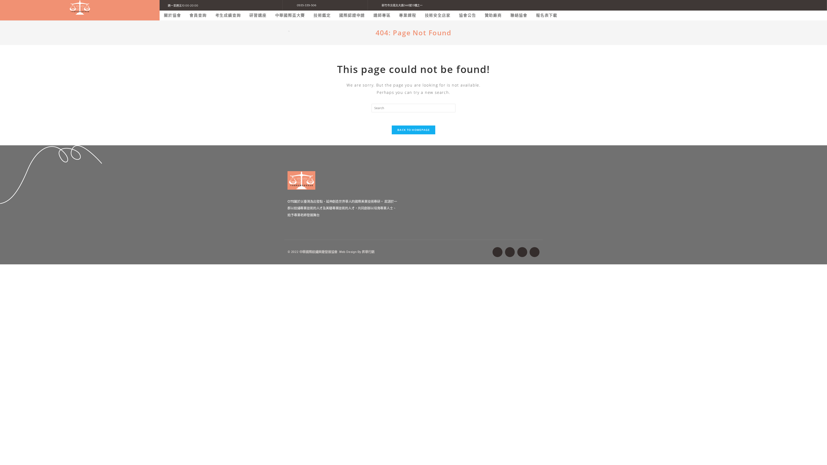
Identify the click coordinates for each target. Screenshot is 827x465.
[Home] (285, 31)
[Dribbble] (534, 252)
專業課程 (407, 15)
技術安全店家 (438, 15)
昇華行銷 (368, 252)
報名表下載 (546, 15)
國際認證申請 (352, 15)
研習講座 (257, 15)
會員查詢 (198, 15)
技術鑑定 (322, 15)
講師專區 (381, 15)
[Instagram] (522, 252)
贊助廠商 (493, 15)
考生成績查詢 (228, 15)
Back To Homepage (413, 130)
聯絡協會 (518, 15)
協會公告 (467, 15)
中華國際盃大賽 (290, 15)
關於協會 (172, 15)
